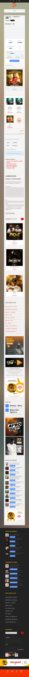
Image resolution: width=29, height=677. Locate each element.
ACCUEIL (15, 10)
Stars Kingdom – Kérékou (12, 163)
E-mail (6, 203)
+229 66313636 (20, 649)
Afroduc (6, 644)
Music (8, 145)
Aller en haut (21, 133)
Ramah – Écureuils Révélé (12, 166)
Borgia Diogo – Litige (11, 168)
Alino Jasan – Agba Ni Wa (11, 165)
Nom (6, 200)
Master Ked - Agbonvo (14, 411)
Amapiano (15, 142)
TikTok (15, 652)
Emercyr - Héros (16, 405)
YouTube (7, 652)
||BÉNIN (22, 131)
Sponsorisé (14, 145)
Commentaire (8, 186)
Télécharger (10, 112)
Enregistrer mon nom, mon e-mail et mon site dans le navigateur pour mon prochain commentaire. (13, 208)
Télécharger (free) (14, 60)
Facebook (11, 652)
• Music (8, 142)
